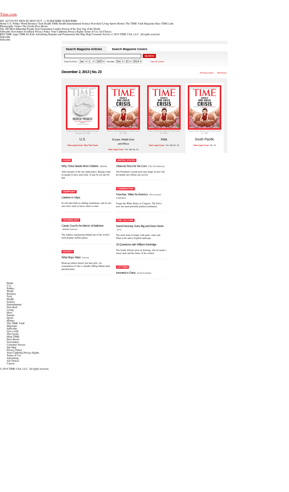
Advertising (41, 34)
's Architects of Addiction (83, 225)
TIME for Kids (27, 34)
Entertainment (14, 304)
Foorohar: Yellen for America (132, 194)
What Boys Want (71, 257)
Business (11, 293)
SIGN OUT (35, 20)
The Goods (13, 334)
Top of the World (91, 28)
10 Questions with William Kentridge (136, 244)
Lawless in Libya (71, 197)
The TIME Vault (15, 323)
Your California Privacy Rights (67, 31)
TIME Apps (12, 34)
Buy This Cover (91, 145)
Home (10, 283)
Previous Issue (206, 73)
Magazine (12, 325)
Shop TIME (13, 336)
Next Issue (222, 73)
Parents (10, 315)
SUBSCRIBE (54, 20)
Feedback (29, 31)
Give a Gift (12, 331)
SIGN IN (24, 20)
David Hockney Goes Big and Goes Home (139, 226)
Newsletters (17, 31)
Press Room (13, 339)
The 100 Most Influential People (17, 28)
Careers (11, 363)
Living (10, 309)
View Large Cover (75, 145)
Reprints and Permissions (61, 34)
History (11, 320)
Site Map (80, 34)
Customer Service (101, 34)
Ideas (9, 312)
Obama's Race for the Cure (131, 166)
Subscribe (5, 31)
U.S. (82, 139)
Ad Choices (105, 31)
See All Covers (157, 61)
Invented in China (125, 272)
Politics (10, 288)
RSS (2, 34)
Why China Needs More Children (80, 166)
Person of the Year (71, 28)
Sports (10, 317)
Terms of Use (91, 31)
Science (11, 301)
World (10, 291)
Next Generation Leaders (48, 28)
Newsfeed (12, 307)
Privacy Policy (42, 31)
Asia (164, 139)
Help (88, 34)
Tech (9, 296)
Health (10, 299)
